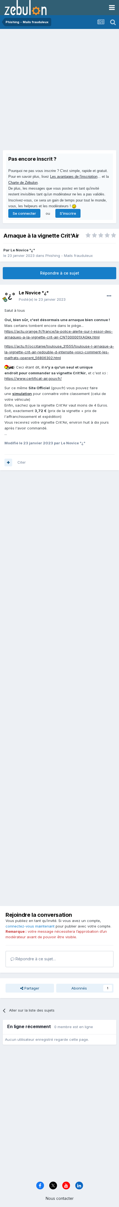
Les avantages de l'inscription (73, 176)
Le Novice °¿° (23, 250)
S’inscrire (68, 213)
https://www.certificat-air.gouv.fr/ (33, 378)
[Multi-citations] (8, 462)
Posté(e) (42, 299)
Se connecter (24, 213)
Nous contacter (60, 1198)
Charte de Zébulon (23, 183)
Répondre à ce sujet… (35, 958)
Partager (31, 988)
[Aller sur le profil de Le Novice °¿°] (9, 296)
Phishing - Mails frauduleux (69, 255)
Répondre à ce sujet (59, 273)
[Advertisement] (59, 91)
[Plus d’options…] (109, 296)
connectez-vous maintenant (30, 926)
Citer (21, 462)
